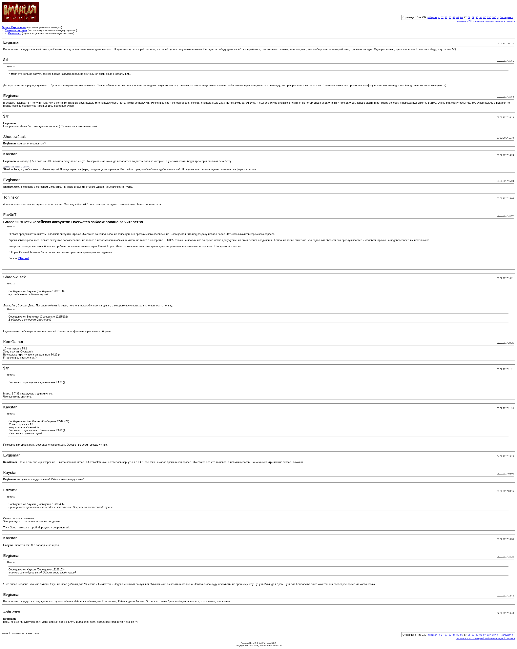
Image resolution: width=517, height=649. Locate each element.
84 (454, 17)
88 (469, 17)
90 (477, 17)
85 (457, 17)
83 (450, 17)
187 (494, 17)
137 (489, 17)
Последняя (506, 17)
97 (484, 17)
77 (446, 17)
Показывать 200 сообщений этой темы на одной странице (485, 21)
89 (473, 17)
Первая (432, 17)
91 (480, 17)
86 (461, 17)
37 (442, 17)
